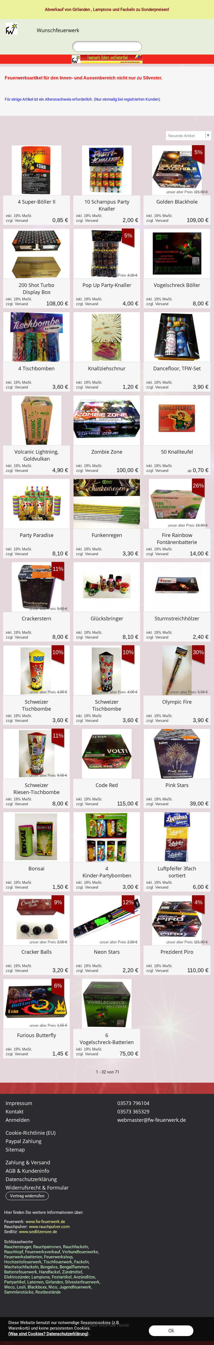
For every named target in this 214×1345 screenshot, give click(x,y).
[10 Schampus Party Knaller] (106, 210)
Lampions (102, 9)
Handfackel (49, 1272)
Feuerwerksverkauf (42, 1251)
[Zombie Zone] (106, 460)
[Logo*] (12, 25)
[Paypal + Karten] (140, 1159)
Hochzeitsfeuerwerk (23, 1261)
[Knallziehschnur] (106, 377)
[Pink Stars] (177, 793)
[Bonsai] (36, 877)
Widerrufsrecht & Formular (37, 1187)
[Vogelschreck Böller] (177, 293)
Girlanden (81, 9)
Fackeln (127, 9)
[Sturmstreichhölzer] (177, 627)
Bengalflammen (74, 1266)
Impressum (19, 1103)
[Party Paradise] (36, 543)
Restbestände (48, 1292)
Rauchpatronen (47, 1246)
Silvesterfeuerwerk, (82, 1282)
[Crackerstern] (36, 627)
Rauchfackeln (75, 1246)
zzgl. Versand (17, 220)
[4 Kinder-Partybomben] (106, 877)
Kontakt (14, 1111)
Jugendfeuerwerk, (75, 1287)
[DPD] (140, 1148)
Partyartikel (14, 1282)
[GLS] (184, 1148)
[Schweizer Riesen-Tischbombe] (36, 793)
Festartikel (62, 1277)
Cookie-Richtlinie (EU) (30, 1132)
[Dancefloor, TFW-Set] (177, 377)
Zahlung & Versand (28, 1162)
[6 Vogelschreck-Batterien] (106, 1043)
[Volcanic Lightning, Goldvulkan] (36, 460)
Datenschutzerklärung (31, 1179)
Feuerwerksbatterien (23, 1256)
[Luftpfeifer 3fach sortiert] (177, 877)
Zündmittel (72, 1272)
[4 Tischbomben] (36, 377)
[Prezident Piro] (177, 960)
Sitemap (15, 1149)
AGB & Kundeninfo (27, 1170)
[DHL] (118, 1148)
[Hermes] (162, 1148)
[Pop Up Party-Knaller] (106, 293)
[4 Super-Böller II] (36, 210)
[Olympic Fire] (177, 710)
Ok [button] (171, 1331)
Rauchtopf (13, 1251)
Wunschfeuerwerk (58, 30)
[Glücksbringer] (106, 627)
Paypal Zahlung (24, 1141)
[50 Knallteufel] (177, 460)
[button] (29, 30)
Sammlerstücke (18, 1292)
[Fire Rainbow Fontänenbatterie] (177, 543)
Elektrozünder (17, 1277)
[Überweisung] (118, 1159)
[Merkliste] (194, 30)
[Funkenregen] (106, 543)
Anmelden (184, 30)
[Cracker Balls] (36, 960)
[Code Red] (106, 793)
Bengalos (49, 1266)
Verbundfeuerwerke (80, 1251)
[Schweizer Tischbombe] (36, 710)
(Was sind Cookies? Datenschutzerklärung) (48, 1333)
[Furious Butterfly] (36, 1043)
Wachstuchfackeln (21, 1266)
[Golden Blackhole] (177, 210)
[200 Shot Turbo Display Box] (36, 293)
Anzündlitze (84, 1277)
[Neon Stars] (106, 960)
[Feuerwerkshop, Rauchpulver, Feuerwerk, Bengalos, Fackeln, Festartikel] (107, 57)
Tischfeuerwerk (57, 1261)
